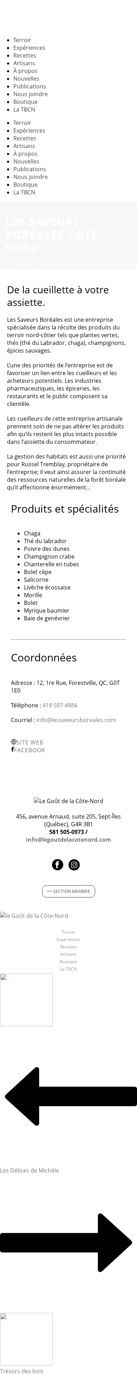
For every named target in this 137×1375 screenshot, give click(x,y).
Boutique (68, 961)
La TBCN (24, 109)
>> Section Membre (68, 891)
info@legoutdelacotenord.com (68, 839)
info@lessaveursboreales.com (76, 720)
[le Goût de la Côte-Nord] (34, 915)
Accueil (15, 264)
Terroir (69, 932)
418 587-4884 (60, 705)
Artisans (39, 264)
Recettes (68, 947)
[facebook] (57, 865)
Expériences (68, 939)
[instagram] (74, 865)
